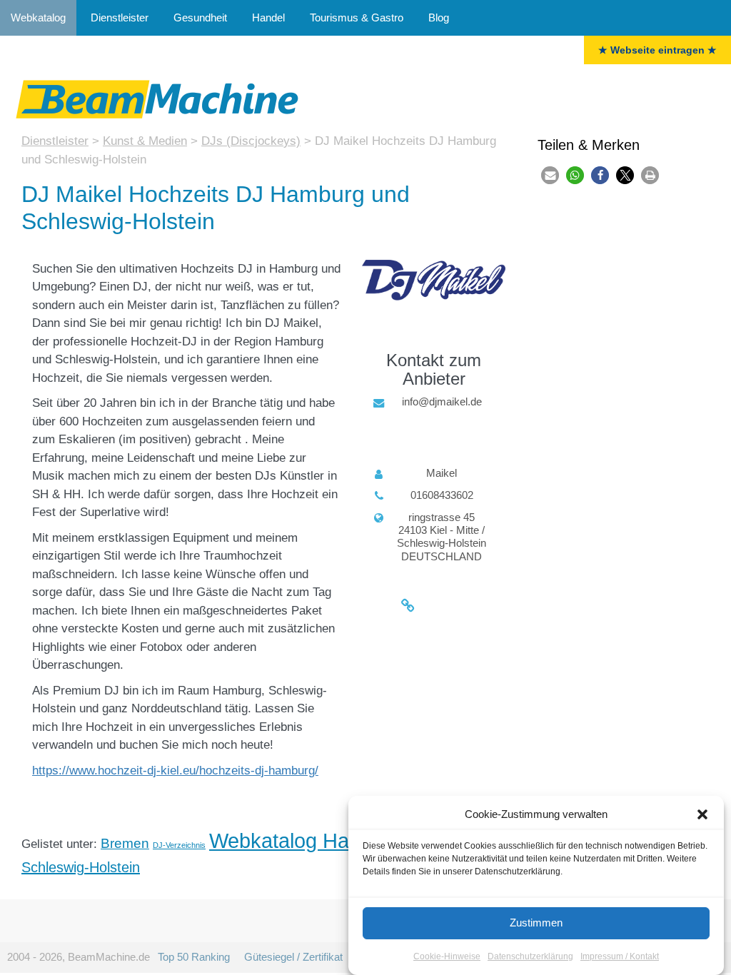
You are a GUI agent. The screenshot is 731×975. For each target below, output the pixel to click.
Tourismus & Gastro (356, 17)
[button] (702, 814)
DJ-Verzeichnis (179, 845)
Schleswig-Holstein (80, 867)
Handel (268, 17)
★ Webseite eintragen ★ (657, 50)
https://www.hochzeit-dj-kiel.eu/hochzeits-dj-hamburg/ (175, 770)
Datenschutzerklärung (530, 956)
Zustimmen (536, 922)
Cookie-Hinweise (446, 956)
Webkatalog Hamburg (308, 840)
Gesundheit (200, 17)
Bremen (125, 843)
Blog (438, 17)
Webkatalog (38, 17)
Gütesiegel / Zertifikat (293, 957)
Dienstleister (119, 17)
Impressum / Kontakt (619, 956)
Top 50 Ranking (194, 957)
